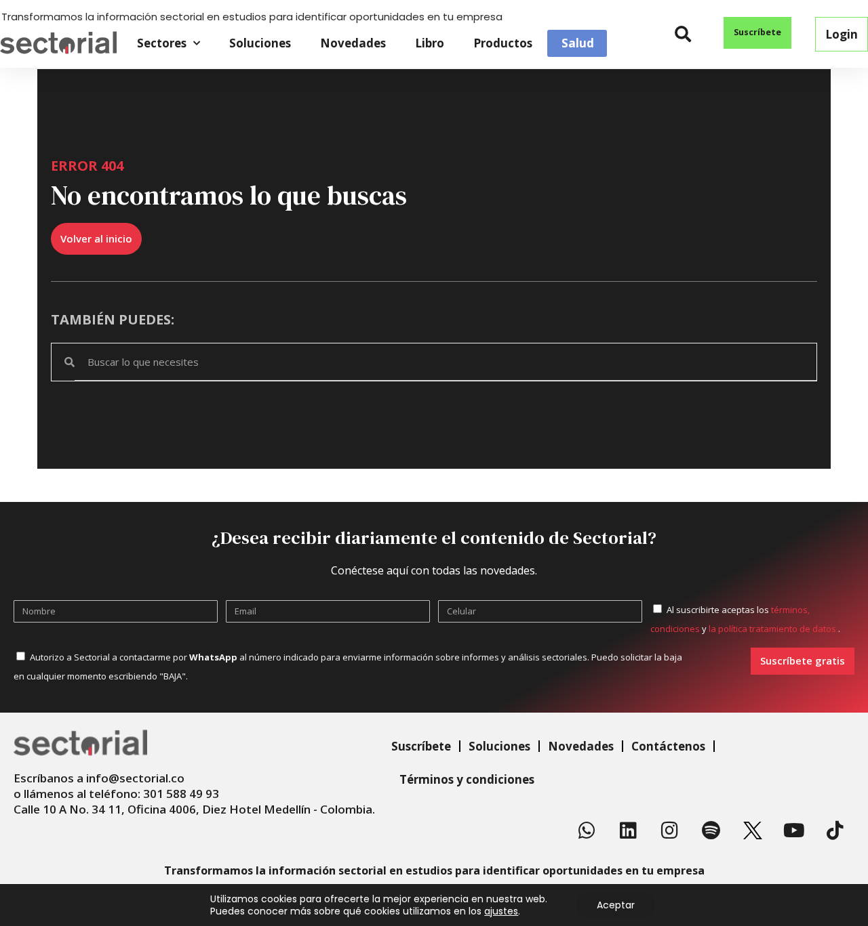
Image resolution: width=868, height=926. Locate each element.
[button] (683, 34)
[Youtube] (794, 830)
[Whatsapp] (587, 830)
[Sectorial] (58, 43)
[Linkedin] (629, 830)
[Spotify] (711, 830)
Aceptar (616, 905)
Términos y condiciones (466, 779)
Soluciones (260, 43)
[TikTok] (835, 830)
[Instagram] (670, 830)
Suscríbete (421, 746)
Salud (577, 43)
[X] (753, 830)
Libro (429, 43)
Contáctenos (668, 746)
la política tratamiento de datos (773, 629)
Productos (502, 43)
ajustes (501, 911)
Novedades (353, 43)
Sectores (161, 43)
